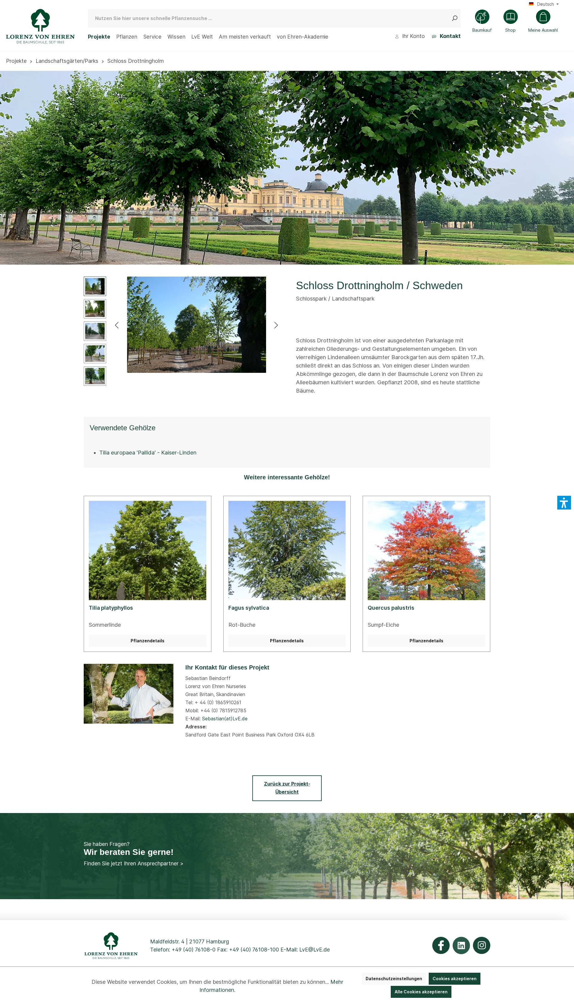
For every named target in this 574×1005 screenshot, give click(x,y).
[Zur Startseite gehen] (40, 26)
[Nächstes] (276, 325)
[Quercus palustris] (426, 550)
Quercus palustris (391, 608)
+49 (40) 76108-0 (194, 949)
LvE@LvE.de (314, 949)
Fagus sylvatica (248, 608)
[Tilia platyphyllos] (147, 550)
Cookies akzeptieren (455, 978)
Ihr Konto (413, 36)
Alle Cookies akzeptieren (421, 991)
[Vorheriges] (116, 325)
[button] (564, 503)
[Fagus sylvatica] (287, 550)
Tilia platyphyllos (111, 608)
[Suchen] (456, 18)
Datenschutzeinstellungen (394, 978)
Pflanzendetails (147, 640)
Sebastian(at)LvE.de (225, 719)
